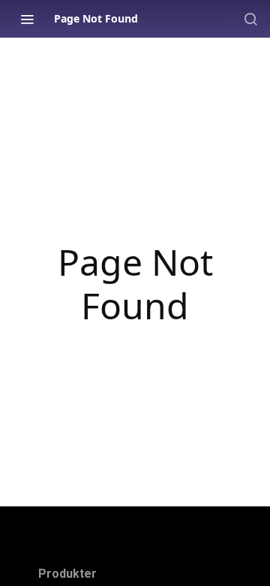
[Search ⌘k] (250, 19)
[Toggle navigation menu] (27, 19)
